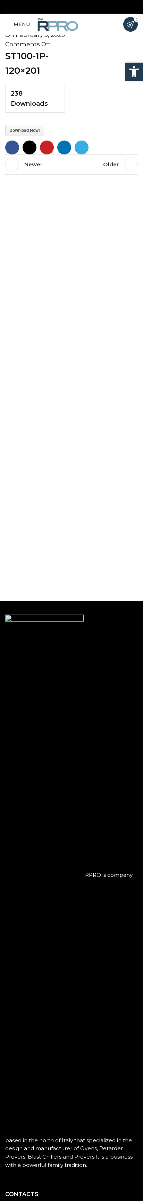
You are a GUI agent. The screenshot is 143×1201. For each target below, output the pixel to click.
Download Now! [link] (24, 130)
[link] (134, 72)
